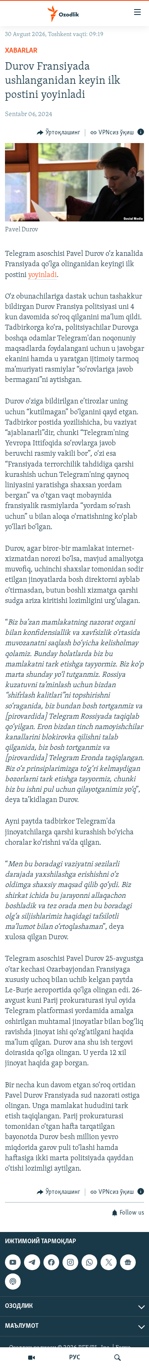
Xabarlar (21, 51)
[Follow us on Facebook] (51, 1262)
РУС (74, 1357)
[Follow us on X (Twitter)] (108, 1262)
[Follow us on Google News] (128, 1262)
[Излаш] (117, 1357)
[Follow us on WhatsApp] (89, 1262)
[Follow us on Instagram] (70, 1262)
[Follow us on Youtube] (13, 1262)
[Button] (58, 132)
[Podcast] (13, 1281)
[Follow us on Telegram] (32, 1262)
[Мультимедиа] (31, 1357)
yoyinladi (42, 275)
